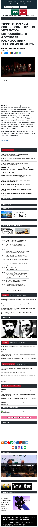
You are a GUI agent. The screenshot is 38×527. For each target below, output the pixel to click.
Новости (4, 48)
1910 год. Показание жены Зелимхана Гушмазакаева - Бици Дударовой (17, 369)
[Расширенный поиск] (28, 7)
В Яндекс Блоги (13, 519)
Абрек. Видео (4, 502)
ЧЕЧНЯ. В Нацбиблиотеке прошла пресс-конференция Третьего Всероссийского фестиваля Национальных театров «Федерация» (17, 168)
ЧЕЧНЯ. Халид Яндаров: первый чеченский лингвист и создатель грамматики (18, 403)
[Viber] (15, 53)
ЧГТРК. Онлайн (5, 511)
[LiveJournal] (12, 53)
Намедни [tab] (5, 295)
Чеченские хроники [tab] (8, 364)
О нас (15, 2)
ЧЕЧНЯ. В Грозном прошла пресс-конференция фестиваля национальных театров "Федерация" (15, 185)
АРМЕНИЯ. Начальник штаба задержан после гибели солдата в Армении (16, 240)
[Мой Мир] (5, 53)
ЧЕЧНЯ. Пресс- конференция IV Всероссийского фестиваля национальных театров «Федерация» (15, 155)
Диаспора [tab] (13, 295)
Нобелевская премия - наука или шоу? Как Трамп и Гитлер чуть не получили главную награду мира (18, 304)
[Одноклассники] (10, 53)
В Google (7, 517)
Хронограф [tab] (22, 342)
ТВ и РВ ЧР (4, 509)
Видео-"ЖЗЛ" (4, 498)
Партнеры (29, 2)
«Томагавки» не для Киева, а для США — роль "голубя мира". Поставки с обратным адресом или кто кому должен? (17, 313)
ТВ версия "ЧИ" (5, 496)
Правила (21, 2)
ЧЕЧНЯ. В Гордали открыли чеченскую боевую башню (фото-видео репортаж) (18, 300)
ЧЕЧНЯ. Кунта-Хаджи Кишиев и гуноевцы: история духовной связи (18, 346)
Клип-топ (3, 506)
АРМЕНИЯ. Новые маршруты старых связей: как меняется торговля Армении (17, 260)
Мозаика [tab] (5, 342)
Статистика (6, 521)
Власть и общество (19, 48)
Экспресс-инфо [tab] (21, 295)
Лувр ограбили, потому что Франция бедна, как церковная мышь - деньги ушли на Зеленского (18, 308)
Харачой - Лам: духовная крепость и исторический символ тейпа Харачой (18, 380)
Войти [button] (26, 4)
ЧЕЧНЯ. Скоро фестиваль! (7, 172)
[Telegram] (20, 53)
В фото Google (24, 517)
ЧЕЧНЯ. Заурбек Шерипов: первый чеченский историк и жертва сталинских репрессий (18, 354)
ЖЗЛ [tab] (17, 364)
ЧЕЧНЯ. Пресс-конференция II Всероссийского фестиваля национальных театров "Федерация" (15, 181)
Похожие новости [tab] (8, 150)
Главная (9, 2)
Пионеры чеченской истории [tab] (11, 385)
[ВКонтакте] (7, 53)
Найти (23, 7)
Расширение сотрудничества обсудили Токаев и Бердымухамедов (16, 280)
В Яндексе (15, 517)
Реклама (19, 4)
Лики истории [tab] (23, 364)
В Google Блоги (24, 519)
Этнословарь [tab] (13, 342)
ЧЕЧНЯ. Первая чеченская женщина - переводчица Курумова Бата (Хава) (18, 350)
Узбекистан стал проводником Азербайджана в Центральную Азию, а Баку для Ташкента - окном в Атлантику (17, 251)
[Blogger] (2, 53)
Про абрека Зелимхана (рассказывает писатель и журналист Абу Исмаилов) (18, 376)
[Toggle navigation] (3, 18)
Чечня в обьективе (6, 500)
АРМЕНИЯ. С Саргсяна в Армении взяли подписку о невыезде (16, 264)
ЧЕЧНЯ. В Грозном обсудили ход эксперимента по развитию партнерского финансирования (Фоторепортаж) (18, 468)
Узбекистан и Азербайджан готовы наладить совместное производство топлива (15, 286)
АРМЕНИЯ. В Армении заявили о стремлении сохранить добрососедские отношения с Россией (16, 246)
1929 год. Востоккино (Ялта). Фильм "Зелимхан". (14, 372)
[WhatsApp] (17, 53)
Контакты (13, 4)
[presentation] (34, 326)
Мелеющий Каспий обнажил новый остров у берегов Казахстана (17, 268)
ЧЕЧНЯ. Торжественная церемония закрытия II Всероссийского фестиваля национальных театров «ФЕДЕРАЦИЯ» (17, 176)
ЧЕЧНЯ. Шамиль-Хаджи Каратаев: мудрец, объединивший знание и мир (18, 359)
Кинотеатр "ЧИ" (5, 504)
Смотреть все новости (13, 290)
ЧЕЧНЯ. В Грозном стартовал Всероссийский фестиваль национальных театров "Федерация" (15, 164)
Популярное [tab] (18, 150)
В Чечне (10, 48)
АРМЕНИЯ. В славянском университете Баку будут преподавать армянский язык (16, 256)
